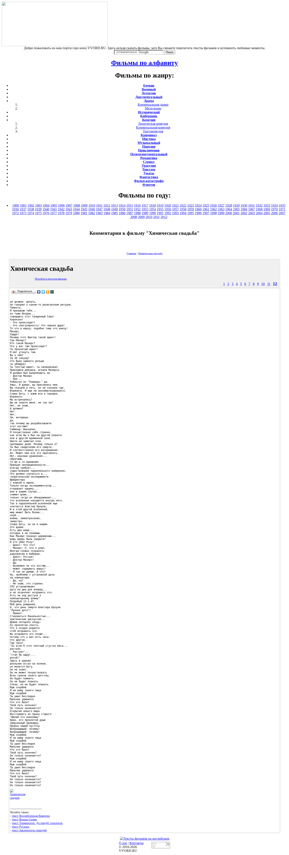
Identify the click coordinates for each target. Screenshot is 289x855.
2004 (259, 213)
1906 (61, 205)
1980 (76, 213)
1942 (61, 209)
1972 (15, 213)
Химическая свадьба (150, 253)
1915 (129, 205)
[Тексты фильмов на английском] (144, 838)
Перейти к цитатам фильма (51, 278)
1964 (228, 209)
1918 (152, 205)
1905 (53, 205)
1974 (30, 213)
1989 (145, 213)
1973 (23, 213)
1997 (205, 213)
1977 (53, 213)
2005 (266, 213)
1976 (46, 213)
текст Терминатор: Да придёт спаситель (37, 823)
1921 (175, 205)
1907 (69, 205)
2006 (274, 213)
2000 (228, 213)
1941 (53, 209)
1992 (167, 213)
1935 (282, 205)
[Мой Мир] (52, 292)
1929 (236, 205)
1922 (183, 205)
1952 (137, 209)
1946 (91, 209)
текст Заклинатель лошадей (29, 830)
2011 (156, 217)
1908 (76, 205)
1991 (160, 213)
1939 (38, 209)
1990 (152, 213)
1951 (129, 209)
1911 (99, 205)
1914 (122, 205)
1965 (236, 209)
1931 (251, 205)
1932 (259, 205)
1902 (31, 205)
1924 (198, 205)
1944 (76, 209)
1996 (198, 213)
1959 (190, 209)
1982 (91, 213)
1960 (198, 209)
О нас (123, 843)
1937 (23, 209)
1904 (46, 205)
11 (268, 284)
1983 (99, 213)
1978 (61, 213)
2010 (149, 217)
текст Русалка (20, 826)
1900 (15, 205)
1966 (244, 209)
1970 (274, 209)
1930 (244, 205)
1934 (274, 205)
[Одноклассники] (47, 292)
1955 (160, 209)
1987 (129, 213)
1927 (221, 205)
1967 (251, 209)
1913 (114, 205)
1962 (213, 209)
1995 (190, 213)
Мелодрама (153, 108)
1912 (106, 205)
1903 (38, 205)
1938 (30, 209)
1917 (145, 205)
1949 (114, 209)
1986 (122, 213)
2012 (164, 217)
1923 (190, 205)
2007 (282, 213)
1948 (106, 209)
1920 (167, 205)
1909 (84, 205)
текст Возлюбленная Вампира (31, 815)
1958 (183, 209)
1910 (91, 205)
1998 (213, 213)
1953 (145, 209)
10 (263, 284)
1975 (38, 213)
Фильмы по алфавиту (144, 63)
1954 (152, 209)
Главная (131, 253)
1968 (259, 209)
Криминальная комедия (153, 127)
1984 (106, 213)
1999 (221, 213)
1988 (137, 213)
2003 (251, 213)
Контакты (136, 843)
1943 (68, 209)
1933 (266, 205)
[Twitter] (43, 292)
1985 (114, 213)
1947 (99, 209)
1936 (15, 209)
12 (275, 283)
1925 (205, 205)
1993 (175, 213)
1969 (266, 209)
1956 (167, 209)
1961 (205, 209)
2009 (141, 217)
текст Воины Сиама (24, 819)
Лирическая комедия (153, 123)
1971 (282, 209)
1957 (175, 209)
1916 (137, 205)
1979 (68, 213)
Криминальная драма (153, 104)
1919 (160, 205)
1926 (213, 205)
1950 (122, 209)
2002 (244, 213)
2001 (236, 213)
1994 (183, 213)
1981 (84, 213)
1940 (46, 209)
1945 (84, 209)
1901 (23, 205)
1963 (221, 209)
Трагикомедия (153, 131)
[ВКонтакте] (39, 292)
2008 (133, 217)
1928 (228, 205)
